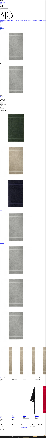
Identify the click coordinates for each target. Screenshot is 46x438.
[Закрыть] (31, 213)
